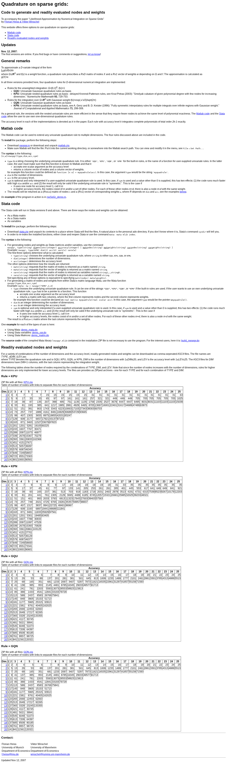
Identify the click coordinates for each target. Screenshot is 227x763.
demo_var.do (39, 332)
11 (5, 429)
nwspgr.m (24, 145)
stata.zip (23, 231)
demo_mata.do (29, 329)
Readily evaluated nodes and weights (28, 38)
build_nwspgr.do (190, 340)
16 (5, 446)
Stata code (13, 35)
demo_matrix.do (40, 335)
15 (5, 442)
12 (5, 432)
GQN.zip (28, 652)
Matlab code (14, 32)
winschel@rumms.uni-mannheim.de (50, 754)
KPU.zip (28, 382)
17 (5, 449)
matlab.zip (63, 145)
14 (5, 439)
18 (5, 453)
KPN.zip (28, 472)
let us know (94, 54)
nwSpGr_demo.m (56, 197)
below (183, 191)
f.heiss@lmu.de (10, 754)
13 (5, 436)
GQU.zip (28, 562)
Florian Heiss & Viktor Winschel (21, 21)
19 (5, 456)
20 (5, 459)
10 (5, 425)
